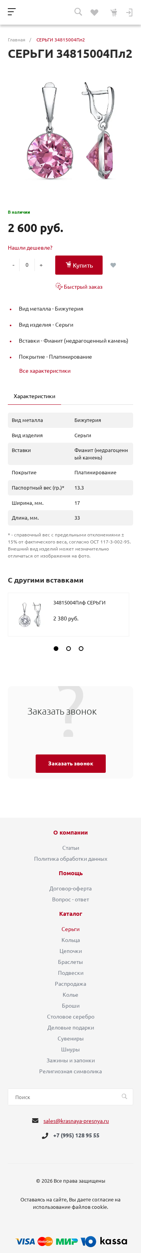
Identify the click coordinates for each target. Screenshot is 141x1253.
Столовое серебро (70, 1016)
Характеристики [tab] (34, 396)
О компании (70, 832)
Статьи (70, 848)
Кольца (70, 940)
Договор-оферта (70, 888)
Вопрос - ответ (70, 899)
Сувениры (71, 1038)
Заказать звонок (70, 763)
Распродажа (70, 984)
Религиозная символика (70, 1071)
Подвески (70, 973)
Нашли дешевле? (30, 248)
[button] (56, 648)
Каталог (70, 914)
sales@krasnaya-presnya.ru (76, 1121)
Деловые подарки (70, 1027)
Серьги (70, 929)
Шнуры (70, 1049)
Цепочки (71, 951)
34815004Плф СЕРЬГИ (79, 602)
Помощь (71, 873)
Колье (70, 995)
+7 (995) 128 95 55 (76, 1136)
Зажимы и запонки (71, 1060)
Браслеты (70, 962)
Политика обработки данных (70, 859)
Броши (71, 1006)
